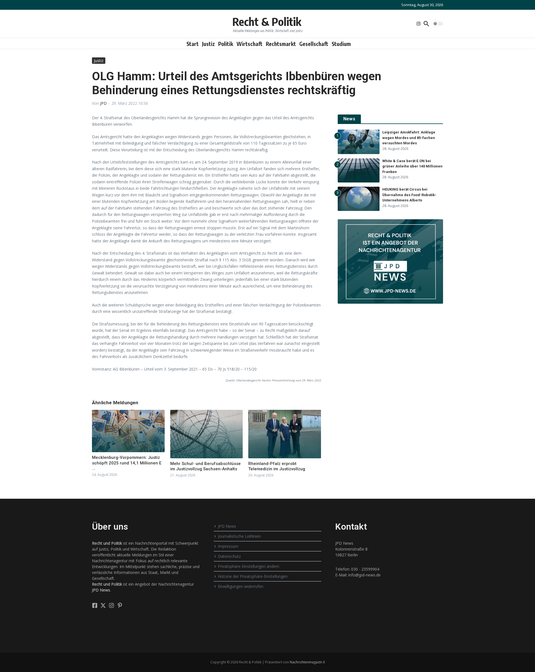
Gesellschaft (313, 43)
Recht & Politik (266, 21)
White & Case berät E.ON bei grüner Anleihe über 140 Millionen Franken (412, 166)
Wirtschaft (249, 43)
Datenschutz (229, 556)
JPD (103, 103)
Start (192, 43)
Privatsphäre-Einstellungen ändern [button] (248, 566)
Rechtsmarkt (281, 43)
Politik (225, 43)
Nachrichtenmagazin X (307, 662)
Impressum (228, 546)
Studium (341, 43)
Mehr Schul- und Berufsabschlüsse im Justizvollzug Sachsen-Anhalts (205, 466)
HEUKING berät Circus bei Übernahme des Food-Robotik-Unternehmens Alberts (409, 194)
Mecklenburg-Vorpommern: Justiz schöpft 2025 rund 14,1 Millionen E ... (126, 463)
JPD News (227, 526)
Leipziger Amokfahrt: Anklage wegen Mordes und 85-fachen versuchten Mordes (408, 137)
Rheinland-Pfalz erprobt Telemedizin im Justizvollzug (276, 466)
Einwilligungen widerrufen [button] (240, 586)
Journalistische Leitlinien (239, 536)
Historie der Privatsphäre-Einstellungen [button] (253, 576)
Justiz (208, 43)
